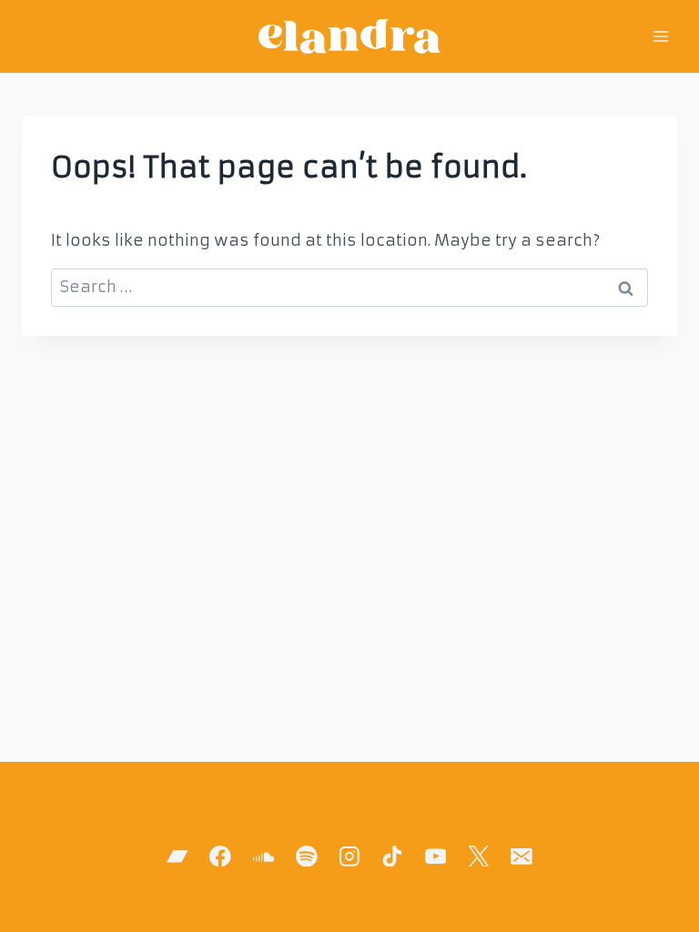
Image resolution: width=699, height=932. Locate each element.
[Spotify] (306, 856)
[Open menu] (660, 36)
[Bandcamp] (177, 856)
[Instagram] (349, 856)
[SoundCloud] (263, 856)
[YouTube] (435, 856)
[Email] (521, 856)
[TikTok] (392, 856)
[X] (478, 856)
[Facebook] (220, 856)
